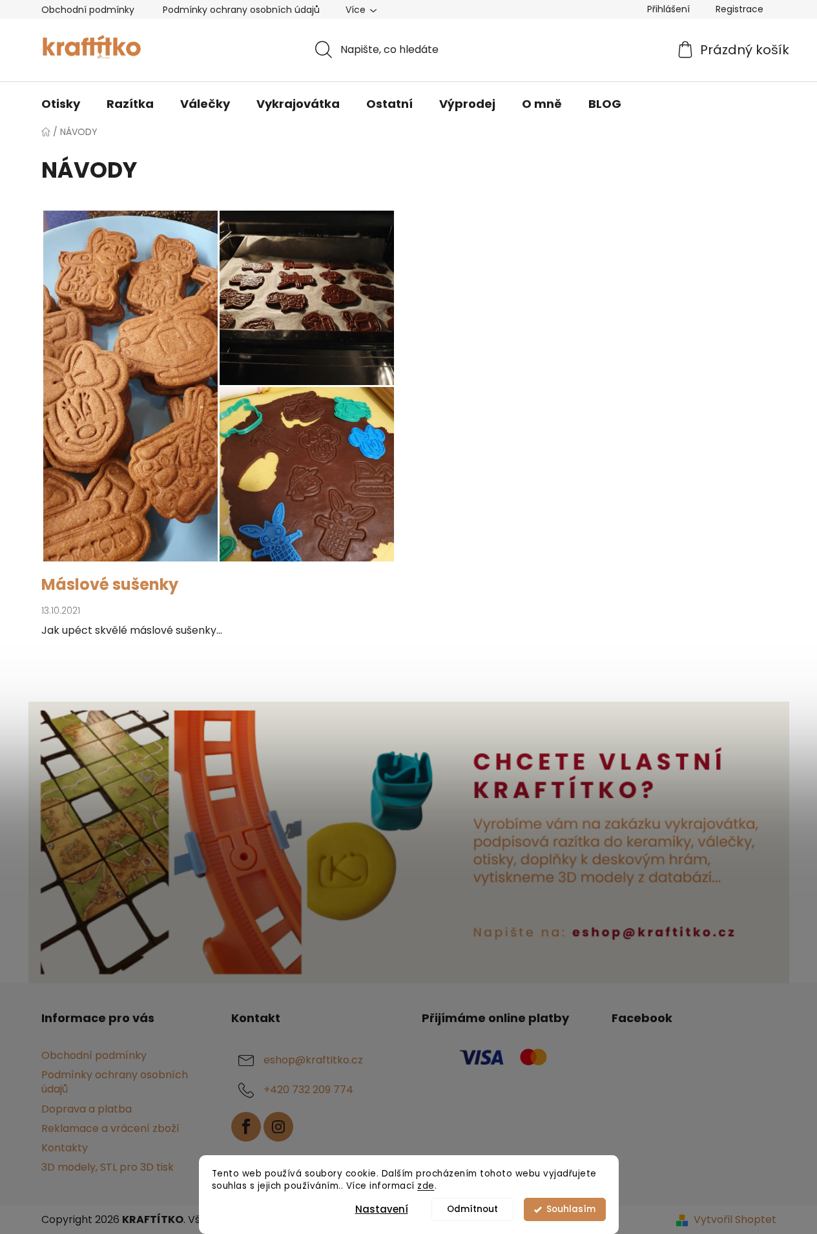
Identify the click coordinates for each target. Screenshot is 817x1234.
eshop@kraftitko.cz (313, 1060)
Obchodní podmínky (87, 9)
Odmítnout (472, 1209)
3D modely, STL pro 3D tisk (107, 1167)
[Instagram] (278, 1127)
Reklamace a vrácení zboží (110, 1128)
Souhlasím (570, 1209)
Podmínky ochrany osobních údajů (241, 9)
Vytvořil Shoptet (735, 1220)
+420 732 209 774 (308, 1090)
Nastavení (381, 1209)
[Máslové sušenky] (218, 392)
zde (426, 1186)
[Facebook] (246, 1127)
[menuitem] (60, 104)
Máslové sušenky (109, 584)
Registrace (739, 9)
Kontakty (64, 1147)
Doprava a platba (86, 1109)
